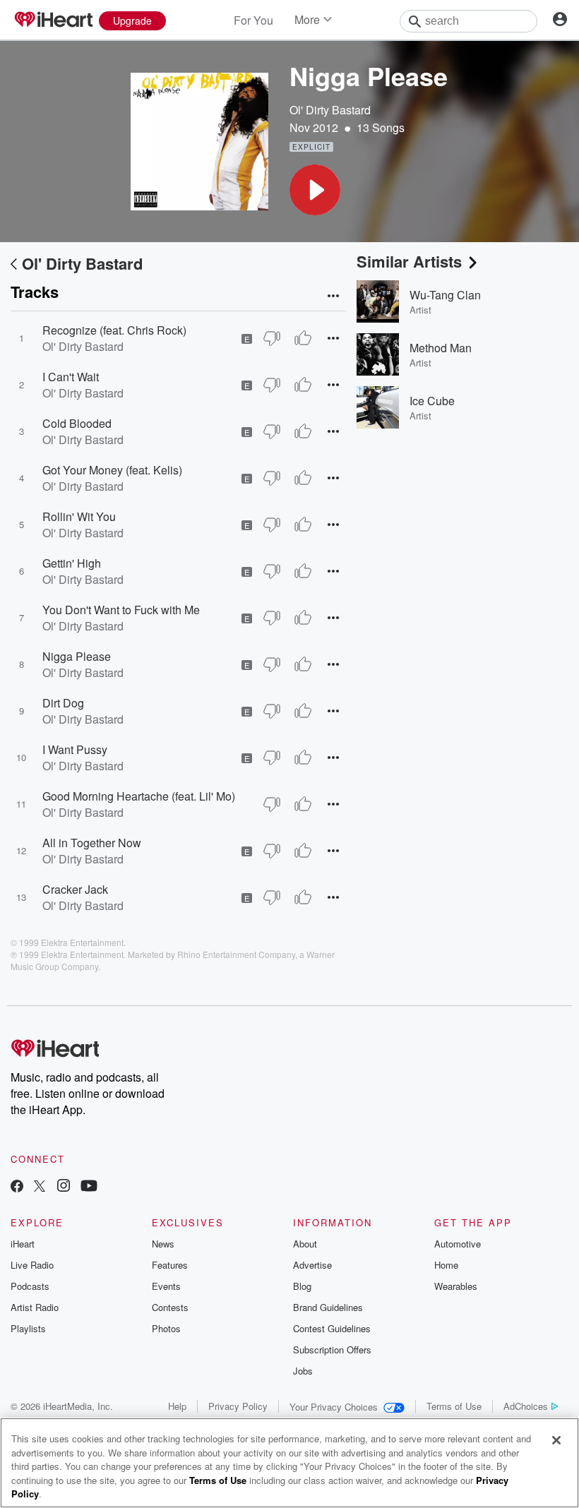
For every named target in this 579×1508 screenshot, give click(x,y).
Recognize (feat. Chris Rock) (114, 330)
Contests (170, 1307)
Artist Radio (35, 1307)
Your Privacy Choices (334, 1406)
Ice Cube (432, 401)
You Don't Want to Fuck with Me (121, 610)
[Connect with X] (39, 1187)
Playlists (28, 1328)
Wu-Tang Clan (445, 295)
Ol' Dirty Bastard (330, 110)
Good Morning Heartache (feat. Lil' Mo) (138, 796)
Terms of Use (454, 1406)
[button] (315, 189)
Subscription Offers (332, 1349)
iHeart (23, 1243)
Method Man (441, 348)
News (163, 1243)
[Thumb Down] (272, 338)
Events (166, 1286)
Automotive (457, 1243)
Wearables (455, 1286)
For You (253, 20)
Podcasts (30, 1286)
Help (177, 1406)
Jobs (303, 1370)
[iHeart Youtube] (88, 1187)
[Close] (556, 1440)
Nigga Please (76, 656)
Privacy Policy (238, 1406)
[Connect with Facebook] (17, 1187)
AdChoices (525, 1406)
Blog (302, 1286)
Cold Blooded (77, 423)
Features (170, 1264)
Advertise (312, 1264)
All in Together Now (91, 842)
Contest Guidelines (332, 1328)
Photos (166, 1328)
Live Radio (32, 1264)
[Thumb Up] (303, 338)
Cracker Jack (75, 889)
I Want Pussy (74, 749)
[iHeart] (53, 20)
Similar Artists (409, 261)
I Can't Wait (70, 377)
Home (446, 1264)
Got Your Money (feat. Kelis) (112, 470)
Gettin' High (71, 563)
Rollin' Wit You (79, 516)
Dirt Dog (63, 703)
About (305, 1243)
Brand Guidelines (328, 1307)
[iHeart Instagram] (63, 1187)
